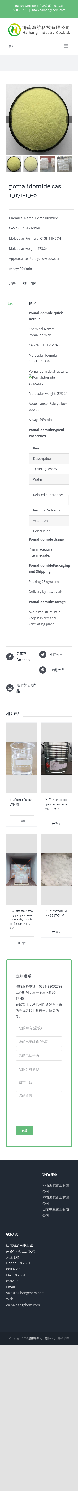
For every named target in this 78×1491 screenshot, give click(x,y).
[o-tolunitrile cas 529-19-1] (21, 758)
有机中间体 (28, 283)
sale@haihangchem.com (25, 1293)
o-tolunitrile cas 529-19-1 (21, 802)
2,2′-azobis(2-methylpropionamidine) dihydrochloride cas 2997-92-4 (21, 919)
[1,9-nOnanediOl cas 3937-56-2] (56, 869)
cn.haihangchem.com (23, 1305)
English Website (25, 6)
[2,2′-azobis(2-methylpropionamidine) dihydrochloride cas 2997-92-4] (21, 869)
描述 (9, 304)
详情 (23, 821)
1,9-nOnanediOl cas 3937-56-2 (56, 913)
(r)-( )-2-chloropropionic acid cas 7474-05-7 (56, 804)
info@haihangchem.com (48, 10)
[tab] (14, 304)
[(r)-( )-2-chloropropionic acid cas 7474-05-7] (56, 758)
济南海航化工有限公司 (42, 1338)
